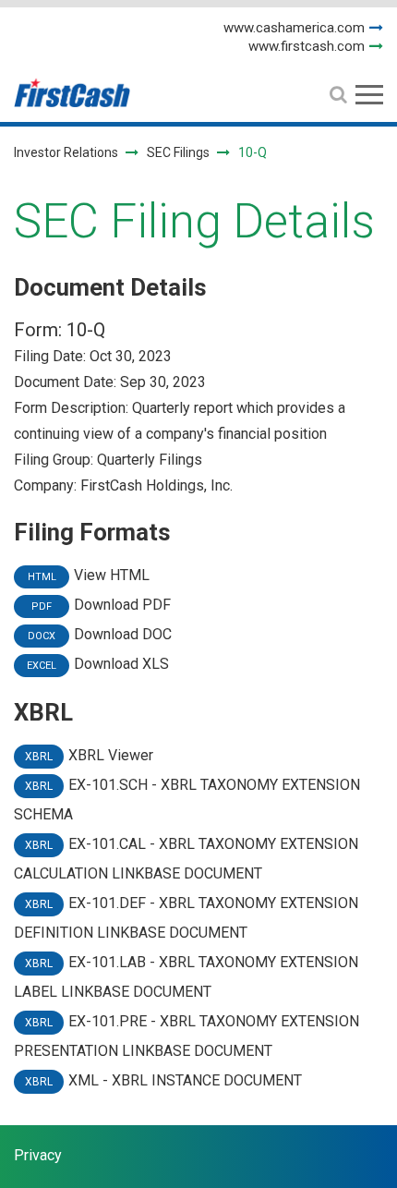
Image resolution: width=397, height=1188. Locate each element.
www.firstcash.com (306, 46)
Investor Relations (66, 152)
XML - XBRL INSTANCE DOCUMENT (185, 1080)
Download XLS (121, 664)
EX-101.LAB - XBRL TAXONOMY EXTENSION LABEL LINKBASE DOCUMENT (186, 976)
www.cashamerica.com (294, 27)
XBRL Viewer (110, 755)
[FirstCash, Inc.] (72, 84)
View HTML (112, 575)
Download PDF (122, 604)
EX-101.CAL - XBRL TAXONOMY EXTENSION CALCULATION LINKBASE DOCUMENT (186, 858)
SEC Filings (178, 152)
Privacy (38, 1155)
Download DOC (123, 634)
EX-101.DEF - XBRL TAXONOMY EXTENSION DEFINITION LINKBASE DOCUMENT (186, 917)
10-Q (85, 330)
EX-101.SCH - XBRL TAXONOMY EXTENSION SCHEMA (187, 799)
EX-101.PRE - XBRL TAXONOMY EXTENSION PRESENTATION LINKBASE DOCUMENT (186, 1036)
